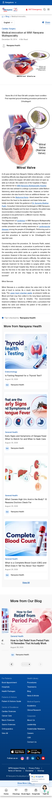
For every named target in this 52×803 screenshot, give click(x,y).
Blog (7, 17)
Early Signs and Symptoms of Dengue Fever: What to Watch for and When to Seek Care (26, 437)
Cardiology (21, 220)
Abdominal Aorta (21, 197)
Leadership (31, 725)
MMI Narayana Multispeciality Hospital (31, 185)
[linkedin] (32, 759)
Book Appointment (9, 683)
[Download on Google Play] (34, 751)
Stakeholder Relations (36, 729)
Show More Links (24, 783)
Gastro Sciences (8, 725)
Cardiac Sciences (9, 712)
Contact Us (32, 742)
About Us (31, 720)
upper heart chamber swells (21, 293)
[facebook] (27, 759)
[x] (38, 759)
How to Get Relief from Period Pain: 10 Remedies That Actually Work (30, 642)
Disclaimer (30, 771)
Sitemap (40, 771)
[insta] (22, 759)
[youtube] (43, 759)
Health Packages (8, 691)
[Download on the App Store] (17, 751)
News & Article (33, 696)
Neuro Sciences (8, 720)
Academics (31, 706)
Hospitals (6, 687)
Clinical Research (34, 710)
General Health (17, 637)
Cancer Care (7, 716)
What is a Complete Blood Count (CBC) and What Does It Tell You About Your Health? (25, 564)
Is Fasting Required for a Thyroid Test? (23, 376)
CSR (29, 738)
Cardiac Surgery (9, 29)
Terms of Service (16, 771)
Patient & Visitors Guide (11, 701)
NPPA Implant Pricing (17, 768)
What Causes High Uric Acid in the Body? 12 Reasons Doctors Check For (26, 501)
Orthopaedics (7, 729)
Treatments (31, 687)
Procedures (32, 683)
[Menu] (48, 9)
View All (26, 583)
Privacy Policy (35, 768)
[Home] (10, 10)
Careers (30, 733)
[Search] (44, 9)
